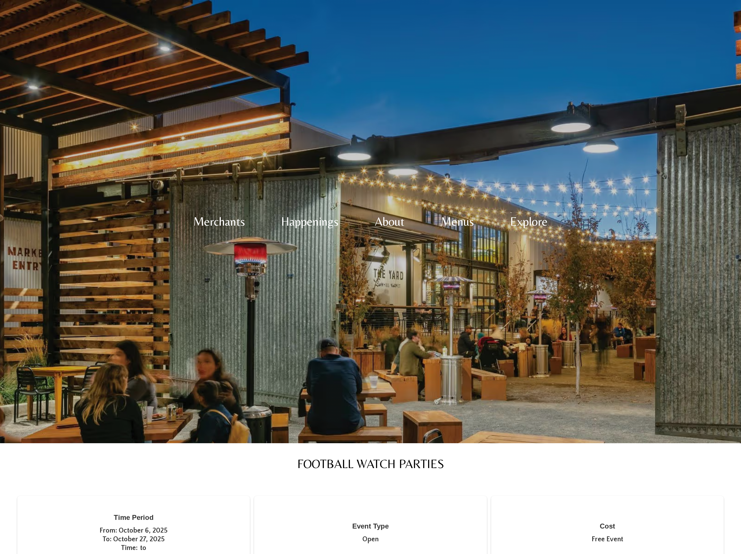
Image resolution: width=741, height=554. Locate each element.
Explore (529, 221)
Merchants (219, 221)
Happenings (309, 221)
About (389, 221)
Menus (457, 221)
